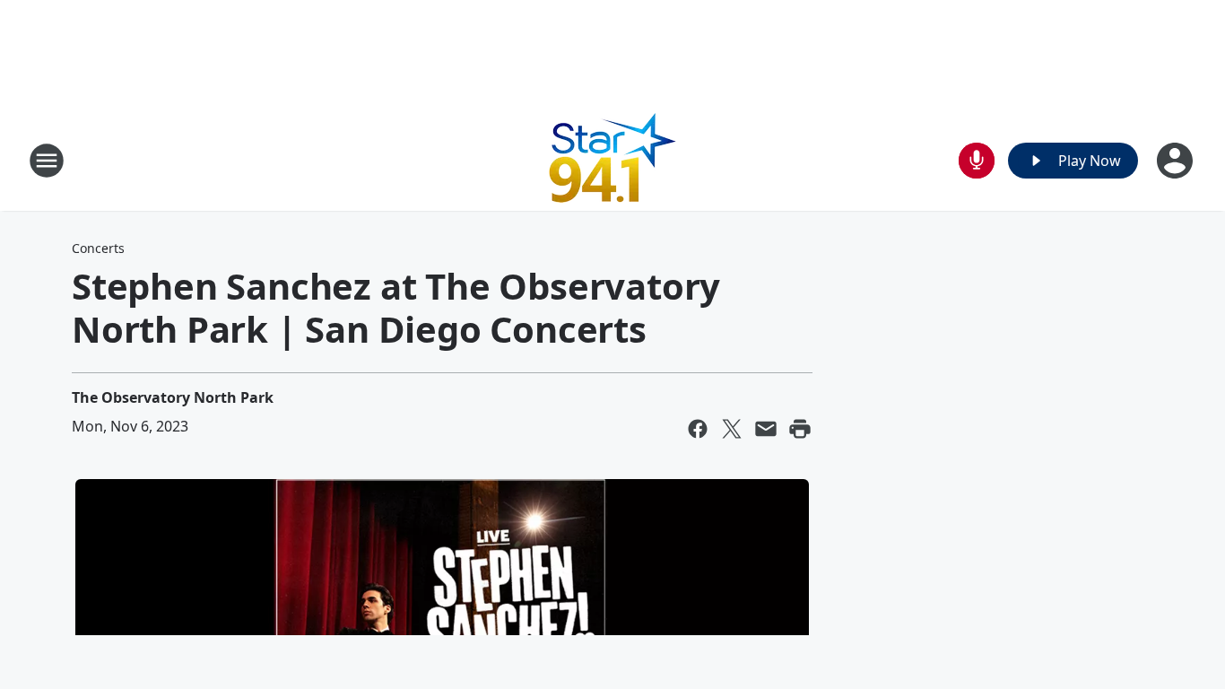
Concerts (98, 248)
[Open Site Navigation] (47, 161)
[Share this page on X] (731, 428)
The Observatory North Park (173, 397)
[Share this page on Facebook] (697, 428)
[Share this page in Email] (765, 428)
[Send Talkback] (977, 161)
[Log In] (1176, 161)
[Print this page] (799, 428)
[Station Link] (613, 160)
